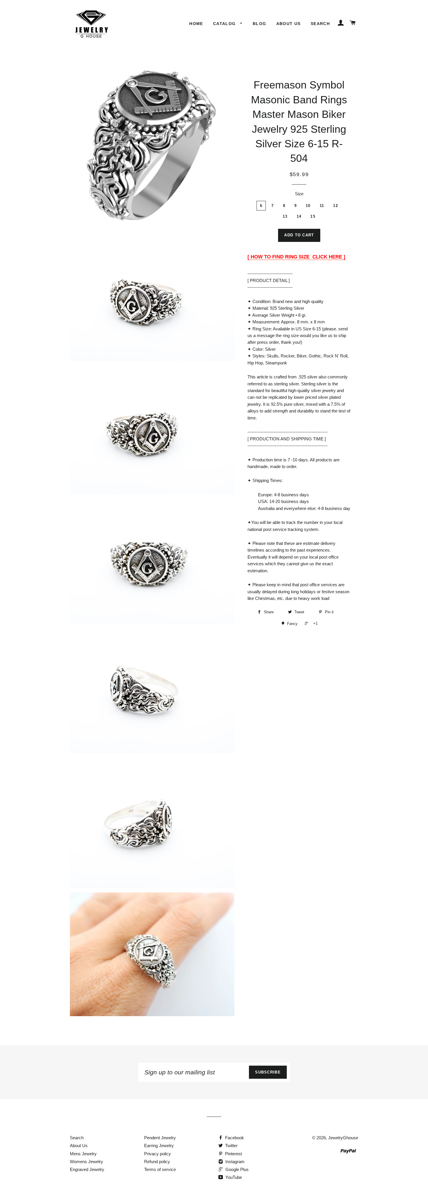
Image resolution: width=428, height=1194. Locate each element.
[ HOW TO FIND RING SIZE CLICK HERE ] (296, 257)
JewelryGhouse (343, 1137)
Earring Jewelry (159, 1145)
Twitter (231, 1145)
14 (299, 216)
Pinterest (233, 1153)
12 (335, 205)
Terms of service (160, 1169)
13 (285, 216)
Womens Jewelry (86, 1161)
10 (308, 205)
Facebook (234, 1137)
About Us (288, 23)
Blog (259, 23)
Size (299, 193)
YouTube (233, 1177)
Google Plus (236, 1169)
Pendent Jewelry (160, 1137)
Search (320, 23)
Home (196, 23)
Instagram (234, 1161)
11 (322, 205)
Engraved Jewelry (87, 1169)
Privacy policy (157, 1153)
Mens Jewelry (83, 1153)
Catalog (225, 23)
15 (312, 216)
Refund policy (157, 1161)
